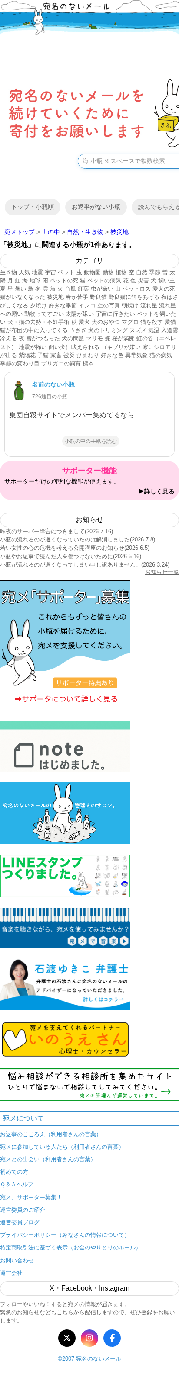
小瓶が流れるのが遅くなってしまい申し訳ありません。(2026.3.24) (84, 564)
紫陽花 (27, 355)
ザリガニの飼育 (61, 363)
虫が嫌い (102, 288)
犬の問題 (73, 338)
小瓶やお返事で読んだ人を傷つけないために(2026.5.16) (70, 556)
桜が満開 (123, 338)
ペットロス (137, 288)
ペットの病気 (104, 280)
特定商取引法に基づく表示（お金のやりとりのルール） (70, 1247)
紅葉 (83, 288)
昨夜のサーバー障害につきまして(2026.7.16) (56, 531)
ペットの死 (64, 280)
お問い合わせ (17, 1260)
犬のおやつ (106, 322)
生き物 (8, 272)
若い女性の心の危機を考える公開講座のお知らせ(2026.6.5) (74, 547)
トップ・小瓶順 (32, 206)
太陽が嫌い (80, 314)
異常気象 (136, 355)
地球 (35, 280)
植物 (121, 272)
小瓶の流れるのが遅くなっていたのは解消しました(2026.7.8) (77, 539)
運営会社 (11, 1273)
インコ (87, 305)
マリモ (94, 338)
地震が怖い (33, 347)
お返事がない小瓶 (96, 206)
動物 (108, 272)
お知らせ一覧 (162, 572)
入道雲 (169, 330)
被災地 (55, 297)
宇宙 (50, 272)
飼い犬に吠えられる (74, 347)
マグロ (130, 322)
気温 (153, 330)
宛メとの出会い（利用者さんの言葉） (48, 1159)
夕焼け (38, 305)
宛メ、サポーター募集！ (31, 1197)
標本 (88, 363)
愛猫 (170, 322)
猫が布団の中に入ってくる (34, 330)
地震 (37, 272)
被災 (69, 355)
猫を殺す (151, 322)
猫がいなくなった (22, 297)
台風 (70, 288)
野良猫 (98, 297)
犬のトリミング (108, 330)
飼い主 (166, 280)
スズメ (137, 330)
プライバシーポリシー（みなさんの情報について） (65, 1235)
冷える (8, 338)
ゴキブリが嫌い (121, 347)
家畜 (56, 355)
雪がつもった (43, 338)
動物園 (92, 272)
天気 (24, 272)
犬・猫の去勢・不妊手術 (38, 322)
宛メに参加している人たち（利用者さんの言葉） (62, 1146)
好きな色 (112, 355)
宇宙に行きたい (115, 314)
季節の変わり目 (20, 363)
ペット (66, 272)
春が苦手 (77, 297)
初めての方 (14, 1172)
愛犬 (84, 322)
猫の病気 (160, 355)
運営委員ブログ (20, 1222)
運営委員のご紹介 (22, 1210)
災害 (143, 280)
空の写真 (108, 305)
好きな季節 (63, 305)
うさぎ (78, 330)
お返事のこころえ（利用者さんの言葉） (51, 1134)
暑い (20, 288)
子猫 (43, 355)
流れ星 (148, 305)
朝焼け (130, 305)
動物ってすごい (44, 314)
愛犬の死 (163, 288)
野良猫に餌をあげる (134, 297)
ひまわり (87, 355)
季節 (154, 272)
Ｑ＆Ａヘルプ (16, 1184)
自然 (141, 272)
